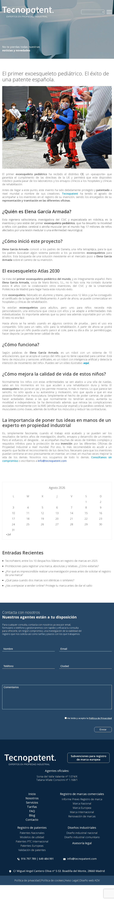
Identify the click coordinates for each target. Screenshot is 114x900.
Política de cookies (52, 880)
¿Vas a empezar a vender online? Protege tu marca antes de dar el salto (48, 585)
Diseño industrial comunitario (82, 837)
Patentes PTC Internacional (32, 841)
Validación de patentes (32, 850)
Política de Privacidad (100, 718)
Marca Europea (82, 807)
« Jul (8, 534)
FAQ (32, 811)
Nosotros (32, 798)
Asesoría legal (82, 843)
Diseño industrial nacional (82, 833)
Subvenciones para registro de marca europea (88, 757)
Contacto (32, 820)
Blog (32, 815)
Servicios (32, 802)
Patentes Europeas (31, 845)
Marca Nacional (82, 803)
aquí (86, 363)
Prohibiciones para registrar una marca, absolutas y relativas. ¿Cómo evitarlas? (52, 566)
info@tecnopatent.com (82, 858)
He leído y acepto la (89, 718)
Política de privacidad (27, 880)
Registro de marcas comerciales (82, 794)
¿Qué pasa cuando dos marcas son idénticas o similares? (39, 580)
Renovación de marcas (82, 816)
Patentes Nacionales (32, 833)
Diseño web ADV (90, 880)
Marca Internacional (82, 812)
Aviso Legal (71, 880)
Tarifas (32, 807)
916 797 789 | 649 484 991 (37, 858)
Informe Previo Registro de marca (82, 799)
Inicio (32, 794)
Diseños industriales (82, 828)
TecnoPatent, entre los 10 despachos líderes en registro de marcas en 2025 (51, 560)
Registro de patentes (32, 828)
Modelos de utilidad (32, 837)
